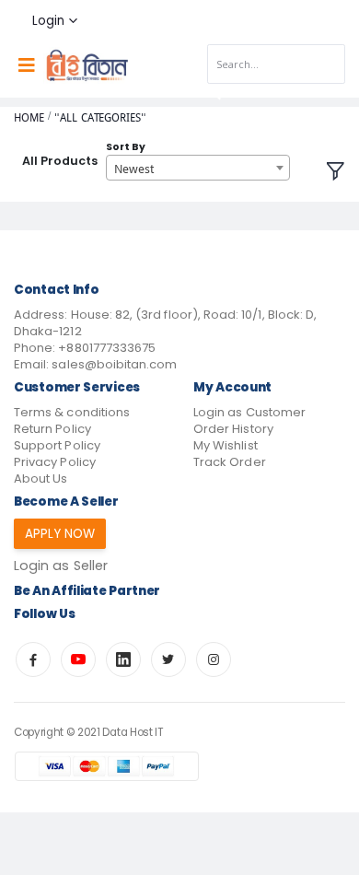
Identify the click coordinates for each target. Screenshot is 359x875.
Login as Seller (61, 565)
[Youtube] (78, 659)
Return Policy (52, 429)
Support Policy (57, 445)
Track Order (229, 462)
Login (48, 20)
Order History (233, 429)
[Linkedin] (123, 659)
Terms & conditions (72, 412)
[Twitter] (168, 659)
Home (29, 117)
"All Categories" (99, 117)
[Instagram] (213, 659)
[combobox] (198, 168)
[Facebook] (33, 659)
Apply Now (60, 533)
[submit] (214, 94)
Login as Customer (249, 412)
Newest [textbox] (134, 168)
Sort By (125, 147)
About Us (40, 478)
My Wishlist (225, 445)
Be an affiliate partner (87, 591)
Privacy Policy (55, 462)
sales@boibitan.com (114, 364)
